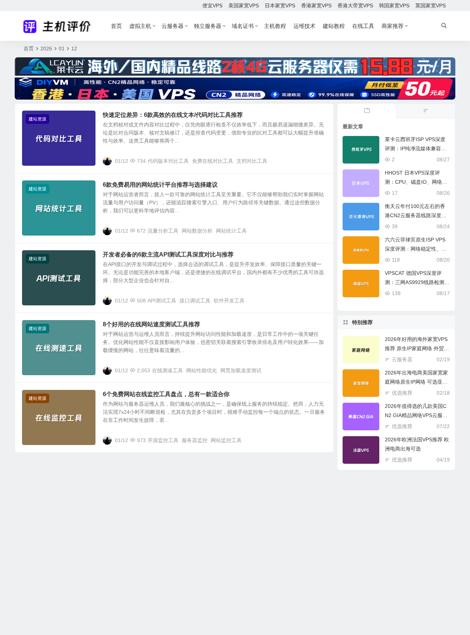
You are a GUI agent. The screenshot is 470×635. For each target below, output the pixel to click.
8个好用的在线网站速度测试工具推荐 (151, 324)
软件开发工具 (229, 301)
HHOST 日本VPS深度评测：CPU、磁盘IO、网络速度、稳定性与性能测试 (416, 182)
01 (62, 48)
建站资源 (37, 119)
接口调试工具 (195, 301)
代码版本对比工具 (168, 161)
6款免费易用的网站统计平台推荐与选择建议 (160, 185)
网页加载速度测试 (240, 370)
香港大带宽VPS (355, 5)
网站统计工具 (231, 231)
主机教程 (275, 26)
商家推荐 (393, 26)
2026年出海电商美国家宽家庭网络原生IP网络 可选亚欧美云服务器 (416, 382)
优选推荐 (402, 393)
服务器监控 (194, 440)
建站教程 (334, 26)
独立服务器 (207, 26)
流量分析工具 (163, 231)
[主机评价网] (59, 26)
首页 (116, 26)
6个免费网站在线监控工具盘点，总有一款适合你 (166, 394)
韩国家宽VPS (394, 5)
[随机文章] (425, 111)
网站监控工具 (226, 440)
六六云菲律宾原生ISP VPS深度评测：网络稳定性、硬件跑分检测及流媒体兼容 (415, 249)
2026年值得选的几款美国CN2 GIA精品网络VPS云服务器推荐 (416, 415)
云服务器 (173, 26)
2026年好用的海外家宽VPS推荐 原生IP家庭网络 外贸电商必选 (417, 348)
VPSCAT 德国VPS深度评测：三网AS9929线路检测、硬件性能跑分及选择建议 (417, 282)
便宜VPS (212, 5)
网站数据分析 (197, 231)
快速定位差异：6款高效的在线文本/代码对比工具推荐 (173, 115)
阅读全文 (319, 161)
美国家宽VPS (243, 5)
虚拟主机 (140, 26)
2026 (46, 48)
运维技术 (304, 26)
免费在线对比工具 (212, 161)
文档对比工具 (251, 161)
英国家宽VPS (430, 5)
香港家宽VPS (316, 5)
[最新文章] (366, 111)
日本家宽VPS (280, 5)
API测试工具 (162, 301)
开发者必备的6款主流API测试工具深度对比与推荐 (168, 254)
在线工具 (363, 26)
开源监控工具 (163, 440)
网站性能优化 (201, 370)
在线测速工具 (167, 370)
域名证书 (243, 26)
